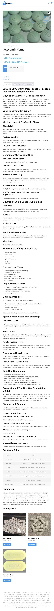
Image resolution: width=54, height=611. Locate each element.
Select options (7, 544)
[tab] (8, 84)
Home (4, 45)
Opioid (7, 45)
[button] (49, 13)
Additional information (19, 84)
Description (8, 84)
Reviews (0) (30, 84)
